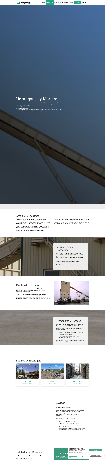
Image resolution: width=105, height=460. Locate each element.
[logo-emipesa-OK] (23, 2)
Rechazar (95, 452)
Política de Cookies (73, 456)
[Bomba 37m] (52, 371)
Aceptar (95, 450)
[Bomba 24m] (27, 371)
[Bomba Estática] (77, 371)
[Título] (85, 2)
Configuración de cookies (95, 455)
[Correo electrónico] (83, 2)
